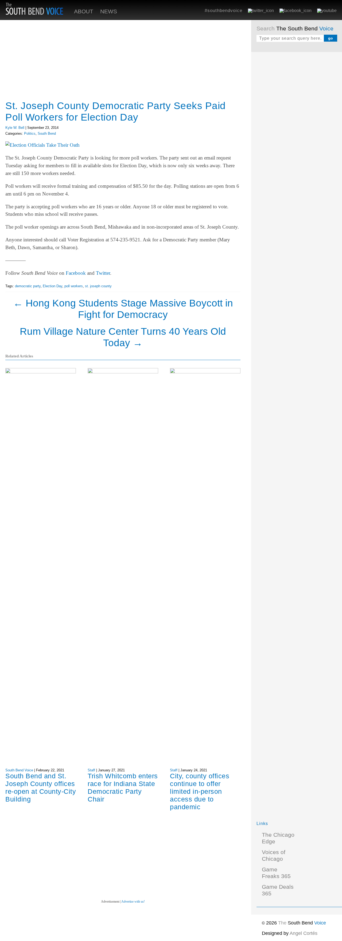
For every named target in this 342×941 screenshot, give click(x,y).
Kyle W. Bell (14, 128)
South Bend (47, 133)
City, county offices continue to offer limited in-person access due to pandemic (199, 791)
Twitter (103, 273)
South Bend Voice (19, 770)
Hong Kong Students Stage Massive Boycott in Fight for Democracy (123, 308)
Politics (30, 133)
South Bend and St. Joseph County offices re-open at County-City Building (40, 787)
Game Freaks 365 (276, 872)
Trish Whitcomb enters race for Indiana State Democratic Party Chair (123, 787)
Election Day (52, 286)
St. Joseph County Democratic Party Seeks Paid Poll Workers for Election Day (115, 111)
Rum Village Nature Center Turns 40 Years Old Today (123, 337)
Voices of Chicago (273, 855)
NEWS (108, 11)
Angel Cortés (303, 933)
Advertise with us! (133, 901)
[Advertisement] (296, 137)
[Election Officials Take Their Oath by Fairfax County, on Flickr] (42, 145)
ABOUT (83, 11)
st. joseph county (98, 286)
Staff (91, 770)
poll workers (73, 286)
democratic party (28, 286)
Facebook (76, 273)
